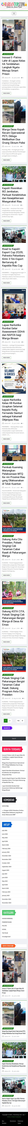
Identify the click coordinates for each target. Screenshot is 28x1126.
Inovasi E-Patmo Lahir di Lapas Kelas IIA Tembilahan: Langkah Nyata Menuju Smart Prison (13, 757)
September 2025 (6, 866)
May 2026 (5, 837)
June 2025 (5, 877)
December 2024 (6, 899)
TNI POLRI (5, 933)
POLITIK (4, 926)
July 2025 (4, 874)
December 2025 (6, 856)
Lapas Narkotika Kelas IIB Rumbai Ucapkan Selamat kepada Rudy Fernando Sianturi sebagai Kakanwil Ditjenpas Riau (12, 409)
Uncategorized (6, 936)
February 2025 (6, 892)
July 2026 (4, 830)
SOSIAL (4, 929)
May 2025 (5, 881)
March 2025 (5, 888)
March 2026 (5, 845)
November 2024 (6, 903)
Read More (6, 93)
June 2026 (5, 834)
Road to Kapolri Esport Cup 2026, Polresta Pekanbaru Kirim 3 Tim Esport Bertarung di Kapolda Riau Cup (14, 780)
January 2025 (5, 895)
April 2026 (5, 841)
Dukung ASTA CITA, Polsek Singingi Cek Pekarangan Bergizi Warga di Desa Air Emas (13, 618)
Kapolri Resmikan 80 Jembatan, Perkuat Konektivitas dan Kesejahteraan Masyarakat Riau (14, 195)
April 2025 (5, 885)
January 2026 (5, 852)
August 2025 (5, 870)
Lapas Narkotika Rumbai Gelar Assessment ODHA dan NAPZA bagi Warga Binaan (13, 332)
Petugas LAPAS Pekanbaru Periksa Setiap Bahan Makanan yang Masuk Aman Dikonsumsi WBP (12, 813)
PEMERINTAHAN (7, 922)
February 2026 (6, 848)
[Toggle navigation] (14, 13)
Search (7, 728)
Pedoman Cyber (20, 1122)
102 (18, 721)
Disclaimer (13, 1121)
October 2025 (6, 863)
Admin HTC (8, 77)
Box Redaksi (4, 1122)
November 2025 (6, 859)
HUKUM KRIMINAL (7, 918)
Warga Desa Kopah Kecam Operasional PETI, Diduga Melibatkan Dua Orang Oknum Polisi (13, 136)
